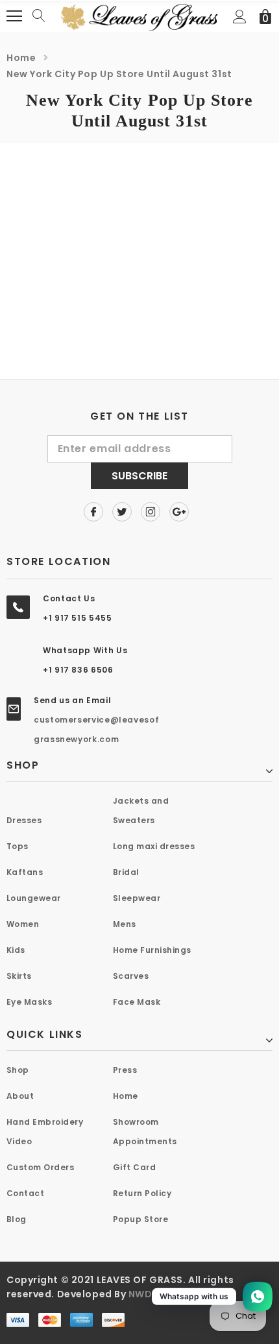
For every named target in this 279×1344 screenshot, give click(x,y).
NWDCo (147, 1294)
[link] (93, 512)
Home (21, 57)
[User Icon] (240, 16)
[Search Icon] (38, 16)
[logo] (139, 15)
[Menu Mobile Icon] (14, 16)
